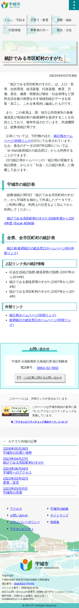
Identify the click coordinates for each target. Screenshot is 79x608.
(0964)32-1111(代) (24, 583)
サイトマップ (59, 515)
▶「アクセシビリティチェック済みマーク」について (39, 421)
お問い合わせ (19, 515)
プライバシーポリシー (25, 522)
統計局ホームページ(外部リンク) (32, 315)
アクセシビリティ (22, 529)
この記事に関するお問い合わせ (42, 377)
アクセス (16, 509)
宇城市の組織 (59, 509)
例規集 (54, 522)
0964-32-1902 (48, 368)
